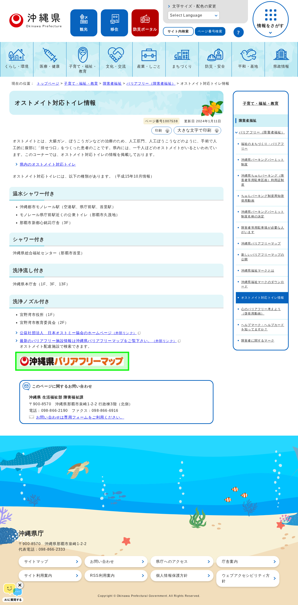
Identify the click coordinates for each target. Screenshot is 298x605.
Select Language (186, 15)
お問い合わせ (102, 561)
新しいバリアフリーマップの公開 (262, 257)
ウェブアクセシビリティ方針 (246, 578)
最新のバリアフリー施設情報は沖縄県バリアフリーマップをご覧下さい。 (98, 341)
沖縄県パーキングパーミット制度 (262, 162)
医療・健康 (50, 66)
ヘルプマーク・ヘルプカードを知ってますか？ (262, 327)
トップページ (48, 83)
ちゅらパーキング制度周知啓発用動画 (262, 198)
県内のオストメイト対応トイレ (48, 164)
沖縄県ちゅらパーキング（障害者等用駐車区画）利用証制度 (262, 180)
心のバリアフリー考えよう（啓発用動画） (261, 311)
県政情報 (281, 66)
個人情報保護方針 (172, 575)
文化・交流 (116, 66)
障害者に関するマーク (257, 340)
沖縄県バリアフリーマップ (261, 243)
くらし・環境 (17, 66)
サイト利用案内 (38, 575)
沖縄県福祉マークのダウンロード (262, 284)
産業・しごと (149, 66)
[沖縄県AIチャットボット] (12, 592)
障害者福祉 (112, 83)
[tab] (178, 31)
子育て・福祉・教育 (83, 68)
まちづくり (182, 66)
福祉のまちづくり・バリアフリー (262, 146)
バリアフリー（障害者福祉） (151, 83)
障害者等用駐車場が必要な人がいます (262, 230)
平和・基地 (248, 66)
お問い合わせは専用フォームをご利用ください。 (80, 417)
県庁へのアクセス (172, 561)
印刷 (158, 130)
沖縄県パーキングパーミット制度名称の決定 (262, 214)
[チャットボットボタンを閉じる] (20, 585)
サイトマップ (36, 561)
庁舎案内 (230, 561)
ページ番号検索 (210, 31)
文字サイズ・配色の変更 (194, 6)
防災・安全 (215, 66)
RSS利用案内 (102, 575)
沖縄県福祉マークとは (257, 270)
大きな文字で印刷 (194, 130)
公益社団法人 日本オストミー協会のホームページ (78, 333)
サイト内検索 (178, 31)
